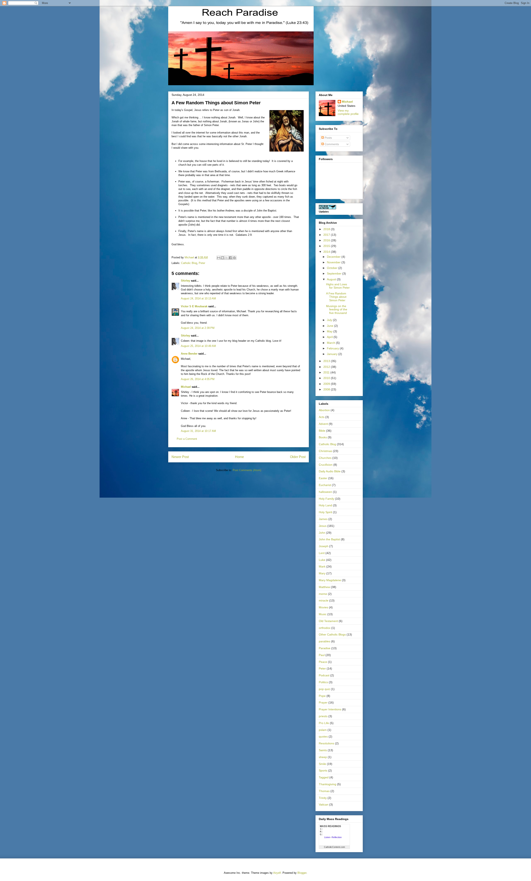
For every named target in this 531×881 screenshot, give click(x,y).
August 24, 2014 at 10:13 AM (198, 298)
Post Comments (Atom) (247, 470)
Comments (331, 144)
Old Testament (328, 621)
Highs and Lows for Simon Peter (338, 286)
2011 (326, 372)
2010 (327, 378)
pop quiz (324, 689)
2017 (327, 234)
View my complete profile (348, 112)
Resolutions (326, 743)
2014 (327, 251)
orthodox (324, 627)
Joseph (323, 546)
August (332, 279)
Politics (323, 682)
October (332, 268)
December (334, 256)
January (332, 354)
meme (323, 593)
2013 (327, 361)
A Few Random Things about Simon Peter (336, 297)
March (331, 342)
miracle (323, 600)
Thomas (324, 791)
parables (324, 641)
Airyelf (277, 872)
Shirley (185, 280)
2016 (327, 240)
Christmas (325, 451)
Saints (323, 750)
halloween (325, 491)
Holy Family (326, 498)
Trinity (323, 798)
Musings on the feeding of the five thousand (336, 309)
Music (322, 614)
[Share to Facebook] (230, 258)
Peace (323, 661)
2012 (327, 366)
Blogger (301, 872)
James (323, 519)
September (334, 273)
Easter (323, 478)
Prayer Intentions (330, 709)
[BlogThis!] (222, 258)
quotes (323, 736)
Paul (322, 655)
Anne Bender (189, 353)
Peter (202, 263)
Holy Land (325, 505)
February (333, 348)
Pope (322, 696)
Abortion (324, 410)
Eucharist (325, 485)
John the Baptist (329, 539)
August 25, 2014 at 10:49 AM (198, 346)
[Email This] (219, 258)
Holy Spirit (325, 512)
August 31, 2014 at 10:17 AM (198, 431)
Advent (323, 423)
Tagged (324, 777)
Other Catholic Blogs (332, 634)
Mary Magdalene (330, 580)
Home (239, 457)
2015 (327, 246)
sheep (323, 757)
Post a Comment (187, 438)
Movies (323, 607)
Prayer (323, 702)
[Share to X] (226, 258)
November (334, 262)
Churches (325, 457)
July (330, 320)
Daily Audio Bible (330, 471)
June (330, 325)
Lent (322, 553)
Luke (322, 559)
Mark (322, 566)
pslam (323, 730)
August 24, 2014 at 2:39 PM (197, 327)
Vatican (323, 804)
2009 (327, 383)
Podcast (324, 675)
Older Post (298, 457)
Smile (322, 764)
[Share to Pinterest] (234, 258)
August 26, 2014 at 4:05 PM (197, 379)
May (330, 331)
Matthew (324, 587)
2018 (327, 229)
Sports (323, 770)
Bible (322, 430)
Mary (322, 573)
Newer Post (180, 457)
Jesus (322, 525)
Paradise (324, 648)
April (330, 337)
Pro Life (324, 723)
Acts (321, 417)
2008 (327, 389)
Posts (328, 137)
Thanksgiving (327, 784)
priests (323, 716)
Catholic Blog (189, 263)
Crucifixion (325, 464)
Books (323, 437)
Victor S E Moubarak (194, 306)
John (322, 532)
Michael (186, 386)
